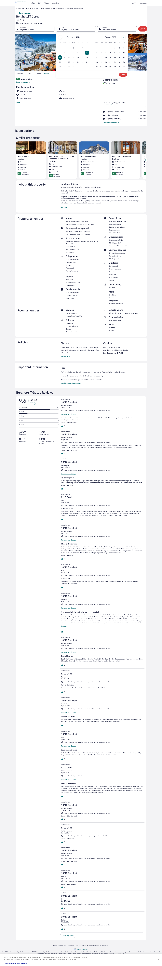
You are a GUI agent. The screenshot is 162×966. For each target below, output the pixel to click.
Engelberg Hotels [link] (59, 8)
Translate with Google (68, 414)
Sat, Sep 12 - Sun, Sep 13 (70, 30)
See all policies (65, 356)
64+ (142, 68)
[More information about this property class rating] (23, 20)
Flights (46, 3)
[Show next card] (146, 160)
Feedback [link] (105, 945)
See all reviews (68, 936)
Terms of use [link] (62, 945)
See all (18, 102)
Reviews (30, 404)
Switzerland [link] (34, 8)
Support (133, 3)
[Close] (158, 959)
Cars (39, 3)
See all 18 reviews (22, 82)
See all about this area (110, 123)
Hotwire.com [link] (20, 8)
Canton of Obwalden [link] (46, 8)
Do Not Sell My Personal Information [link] (90, 945)
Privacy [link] (55, 945)
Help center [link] (70, 945)
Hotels (32, 3)
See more (64, 207)
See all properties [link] (25, 13)
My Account (143, 3)
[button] (69, 48)
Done (123, 74)
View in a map (109, 105)
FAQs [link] (76, 945)
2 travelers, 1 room (109, 30)
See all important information (71, 383)
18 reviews (31, 402)
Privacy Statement (10, 963)
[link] (20, 73)
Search (142, 29)
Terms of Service (21, 963)
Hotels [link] (27, 8)
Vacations (55, 3)
